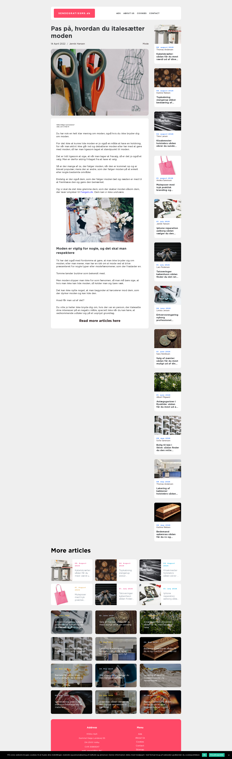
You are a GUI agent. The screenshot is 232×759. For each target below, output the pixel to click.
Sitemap (140, 749)
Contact (154, 13)
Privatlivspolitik (216, 755)
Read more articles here (99, 321)
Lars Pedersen (163, 267)
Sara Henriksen (163, 354)
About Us (128, 13)
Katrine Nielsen (163, 93)
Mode (146, 43)
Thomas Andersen (164, 50)
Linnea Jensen (163, 310)
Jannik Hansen (77, 43)
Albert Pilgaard (163, 397)
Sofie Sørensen (163, 441)
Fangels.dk (87, 192)
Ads (118, 13)
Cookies (141, 13)
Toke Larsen (162, 136)
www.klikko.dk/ (94, 750)
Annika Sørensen (164, 180)
